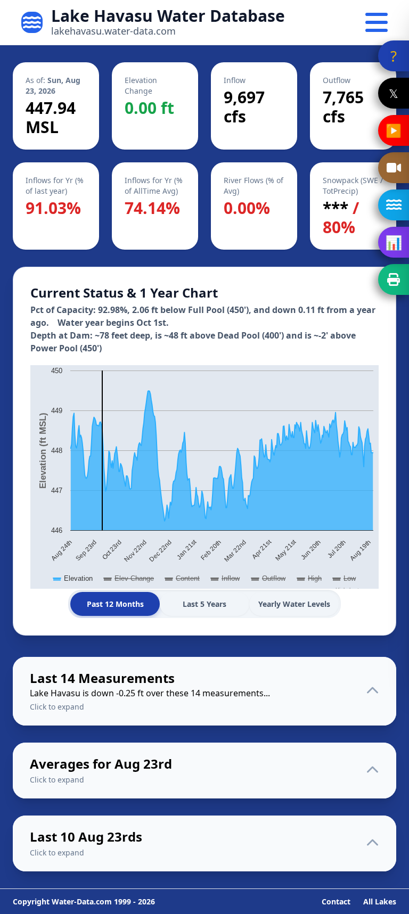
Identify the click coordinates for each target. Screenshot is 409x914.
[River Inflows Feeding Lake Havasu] (393, 205)
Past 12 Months (115, 604)
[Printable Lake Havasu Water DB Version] (393, 279)
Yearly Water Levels (294, 604)
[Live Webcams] (393, 167)
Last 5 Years (204, 604)
